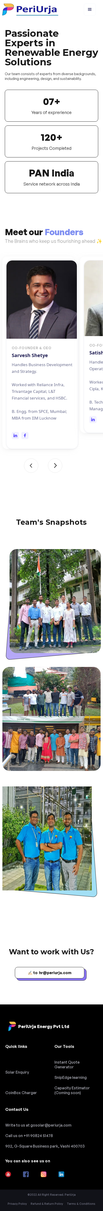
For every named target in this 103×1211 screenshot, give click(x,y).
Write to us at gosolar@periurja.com (38, 1125)
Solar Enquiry (17, 1072)
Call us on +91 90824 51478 (29, 1135)
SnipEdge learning (70, 1077)
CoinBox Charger (21, 1092)
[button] (90, 10)
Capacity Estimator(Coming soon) (72, 1090)
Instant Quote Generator (67, 1064)
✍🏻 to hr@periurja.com (49, 972)
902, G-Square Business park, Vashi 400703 (45, 1146)
